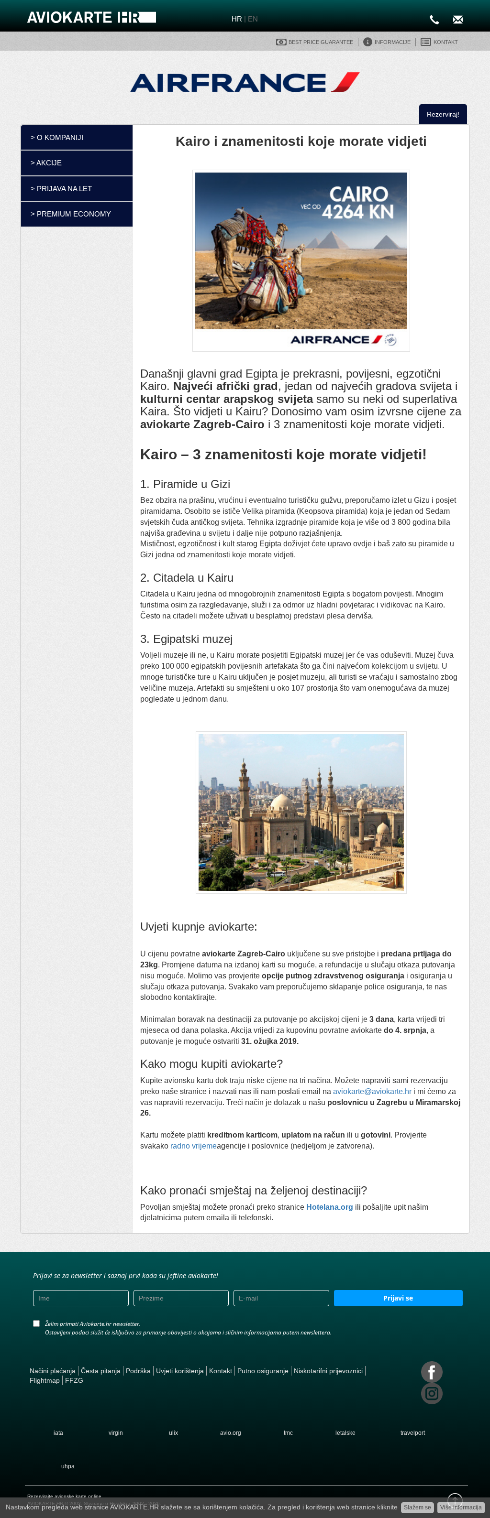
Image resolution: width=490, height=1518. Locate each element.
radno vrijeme (193, 1146)
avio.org (230, 1433)
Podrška (138, 1371)
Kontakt (220, 1371)
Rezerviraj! (443, 114)
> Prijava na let (61, 188)
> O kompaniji (57, 137)
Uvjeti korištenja (180, 1371)
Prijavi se (398, 1297)
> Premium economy (71, 214)
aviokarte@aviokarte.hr (371, 1091)
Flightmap (45, 1380)
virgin (116, 1433)
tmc (288, 1433)
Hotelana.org (329, 1207)
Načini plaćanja (53, 1371)
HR (237, 19)
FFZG (74, 1380)
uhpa (68, 1466)
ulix (173, 1433)
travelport (413, 1433)
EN (253, 19)
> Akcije (46, 163)
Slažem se (417, 1507)
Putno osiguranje (263, 1371)
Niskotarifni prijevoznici (328, 1371)
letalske (345, 1433)
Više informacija (461, 1507)
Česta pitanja (101, 1371)
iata (58, 1433)
